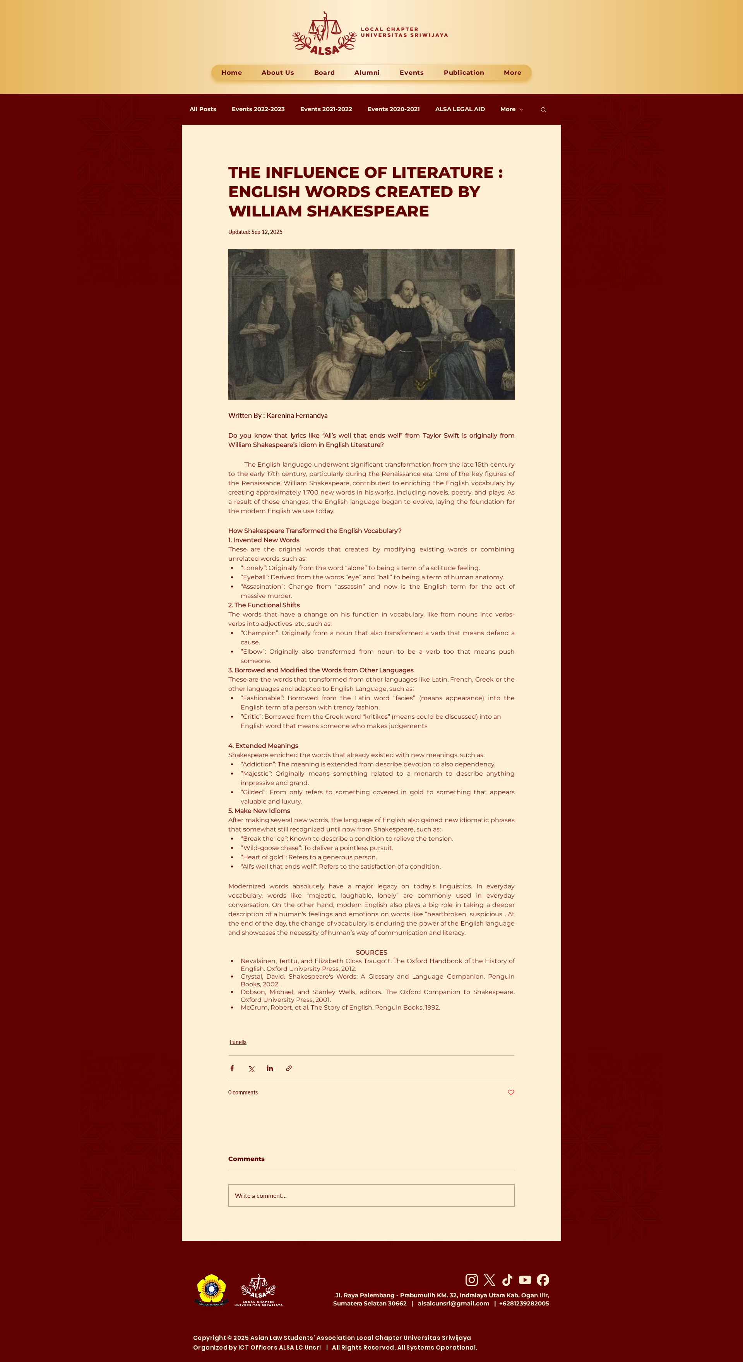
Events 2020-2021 (394, 109)
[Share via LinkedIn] (270, 1068)
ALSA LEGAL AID (460, 109)
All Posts (203, 109)
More (507, 109)
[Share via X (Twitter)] (251, 1068)
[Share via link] (289, 1068)
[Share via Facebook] (232, 1068)
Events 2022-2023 (258, 109)
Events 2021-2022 (326, 109)
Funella (238, 1042)
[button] (543, 109)
